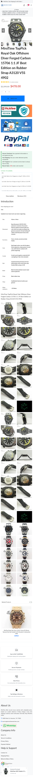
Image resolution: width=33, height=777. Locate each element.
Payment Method (5, 744)
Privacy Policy (5, 741)
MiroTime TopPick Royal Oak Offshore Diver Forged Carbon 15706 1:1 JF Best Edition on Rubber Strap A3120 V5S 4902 (16, 297)
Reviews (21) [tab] (21, 196)
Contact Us (4, 752)
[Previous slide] (30, 602)
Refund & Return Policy (7, 759)
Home (17, 9)
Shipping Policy (5, 755)
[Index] (24, 5)
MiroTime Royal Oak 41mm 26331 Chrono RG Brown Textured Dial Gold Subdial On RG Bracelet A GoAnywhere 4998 (16, 632)
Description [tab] (10, 196)
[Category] (31, 5)
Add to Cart (14, 98)
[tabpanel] (16, 623)
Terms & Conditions (6, 738)
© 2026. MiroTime (5, 772)
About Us (3, 735)
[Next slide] (31, 602)
